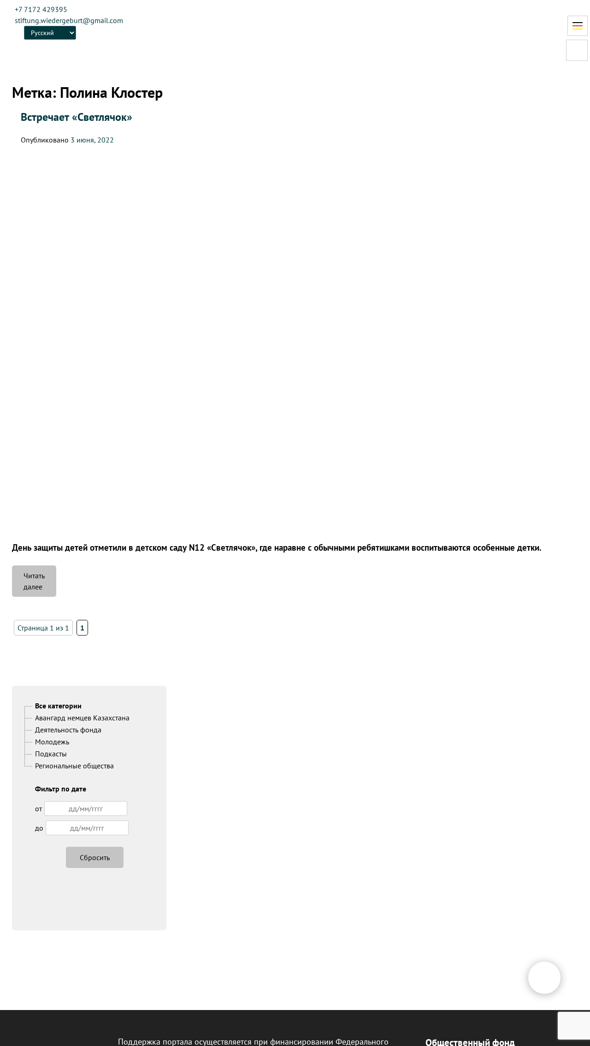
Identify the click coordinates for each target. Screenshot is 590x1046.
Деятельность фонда (68, 729)
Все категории (58, 705)
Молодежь (52, 741)
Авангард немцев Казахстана (82, 717)
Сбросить (95, 857)
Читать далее (40, 584)
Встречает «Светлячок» (76, 117)
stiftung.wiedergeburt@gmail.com (69, 20)
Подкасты (51, 753)
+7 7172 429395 (41, 9)
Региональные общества (74, 765)
